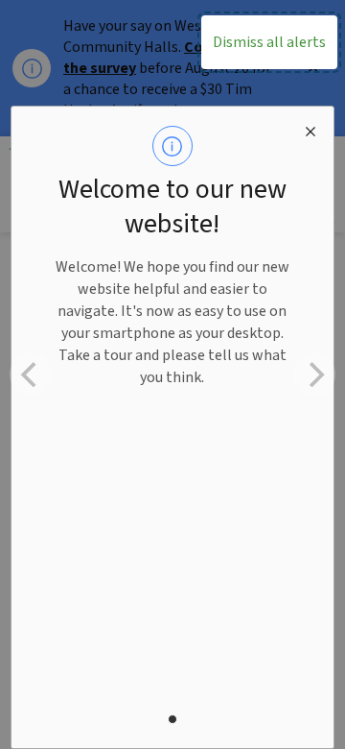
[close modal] (311, 130)
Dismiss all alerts (269, 42)
